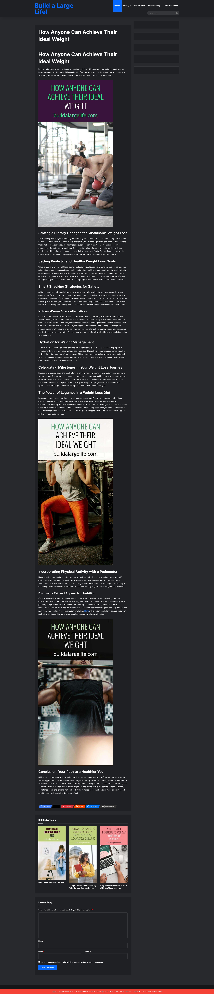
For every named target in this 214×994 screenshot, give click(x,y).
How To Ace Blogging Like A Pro (51, 882)
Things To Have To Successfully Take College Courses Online (82, 887)
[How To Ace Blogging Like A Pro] (52, 853)
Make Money (139, 5)
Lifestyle (127, 5)
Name (41, 941)
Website (88, 951)
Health (117, 5)
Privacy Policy (154, 5)
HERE (86, 611)
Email (41, 951)
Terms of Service (171, 5)
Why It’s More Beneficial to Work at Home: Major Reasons (113, 887)
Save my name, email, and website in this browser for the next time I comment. (71, 962)
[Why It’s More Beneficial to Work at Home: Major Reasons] (114, 854)
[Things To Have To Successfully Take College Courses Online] (83, 854)
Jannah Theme (57, 991)
